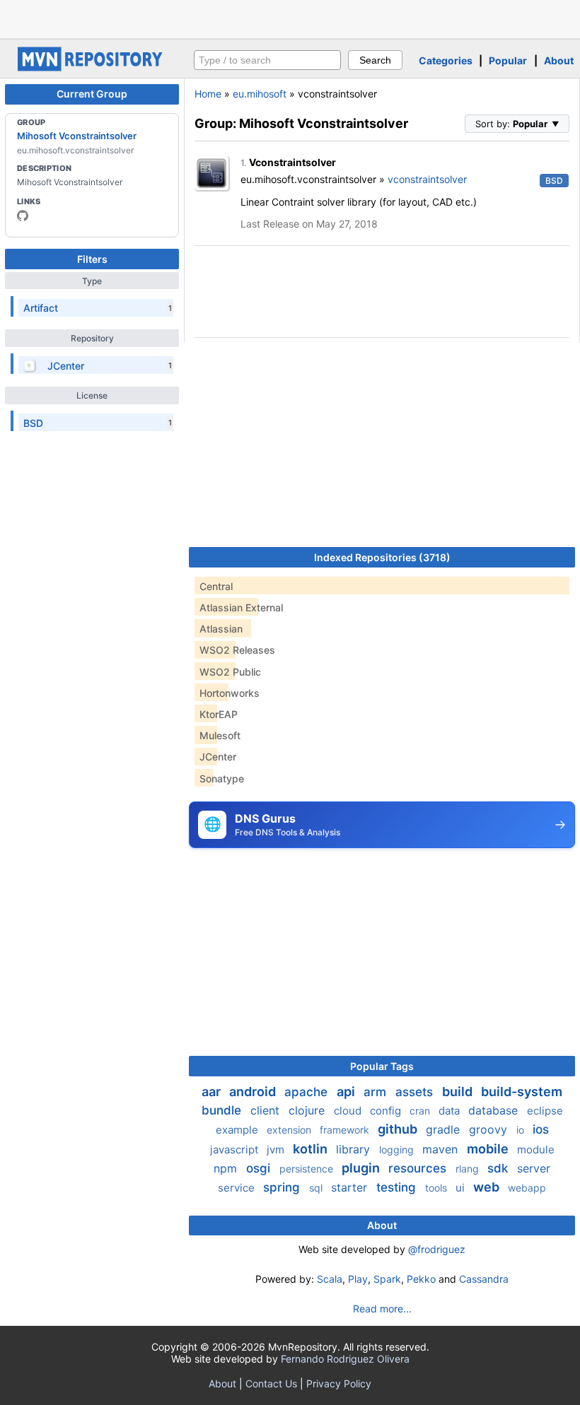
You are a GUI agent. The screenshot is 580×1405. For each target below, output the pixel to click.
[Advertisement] (290, 17)
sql (317, 1188)
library (354, 1149)
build (458, 1091)
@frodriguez (436, 1249)
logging (398, 1150)
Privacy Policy (338, 1383)
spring (283, 1187)
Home (208, 94)
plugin (362, 1167)
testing (397, 1187)
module (536, 1149)
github (399, 1129)
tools (437, 1188)
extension (290, 1130)
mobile (489, 1148)
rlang (469, 1169)
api (347, 1091)
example (238, 1129)
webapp (527, 1188)
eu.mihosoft (259, 94)
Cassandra (484, 1279)
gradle (444, 1129)
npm (227, 1168)
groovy (490, 1129)
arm (377, 1092)
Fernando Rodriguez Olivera (345, 1359)
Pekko (421, 1279)
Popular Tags (382, 1066)
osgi (260, 1168)
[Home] (92, 67)
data (451, 1110)
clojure (308, 1110)
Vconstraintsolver (292, 162)
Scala (329, 1279)
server (533, 1168)
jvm (277, 1149)
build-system (521, 1091)
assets (415, 1092)
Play (358, 1279)
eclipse (545, 1110)
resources (419, 1168)
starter (351, 1187)
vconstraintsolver (427, 179)
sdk (499, 1168)
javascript (235, 1149)
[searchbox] (267, 60)
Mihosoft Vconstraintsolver (77, 135)
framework (346, 1130)
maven (441, 1149)
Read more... (382, 1309)
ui (462, 1187)
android (254, 1091)
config (387, 1110)
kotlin (311, 1148)
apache (307, 1092)
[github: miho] (22, 215)
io (521, 1130)
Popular (508, 60)
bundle (223, 1110)
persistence (307, 1169)
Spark (387, 1279)
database (494, 1110)
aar (213, 1091)
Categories (445, 60)
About (559, 60)
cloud (349, 1110)
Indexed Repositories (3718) (382, 557)
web (487, 1187)
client (266, 1110)
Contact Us (271, 1383)
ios (541, 1129)
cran (421, 1111)
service (237, 1187)
